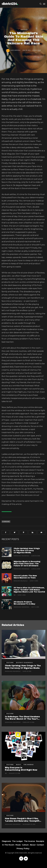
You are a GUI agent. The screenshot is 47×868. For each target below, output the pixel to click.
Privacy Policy (23, 848)
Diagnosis (6, 841)
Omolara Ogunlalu (21, 581)
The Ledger (17, 841)
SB (15, 595)
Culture (24, 29)
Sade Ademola (15, 50)
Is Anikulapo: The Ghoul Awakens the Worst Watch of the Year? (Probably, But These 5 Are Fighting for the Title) (23, 718)
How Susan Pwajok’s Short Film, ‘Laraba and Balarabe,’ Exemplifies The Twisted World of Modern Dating (23, 819)
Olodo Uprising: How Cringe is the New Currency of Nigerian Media (27, 550)
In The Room (8, 845)
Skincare (6, 521)
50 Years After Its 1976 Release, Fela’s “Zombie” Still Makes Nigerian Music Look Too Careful (29, 590)
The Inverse (29, 764)
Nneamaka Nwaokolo (21, 556)
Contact (40, 845)
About (33, 845)
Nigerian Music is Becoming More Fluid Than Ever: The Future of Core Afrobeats (27, 564)
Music (18, 764)
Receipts (40, 841)
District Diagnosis (24, 662)
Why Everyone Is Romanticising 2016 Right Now (21, 769)
